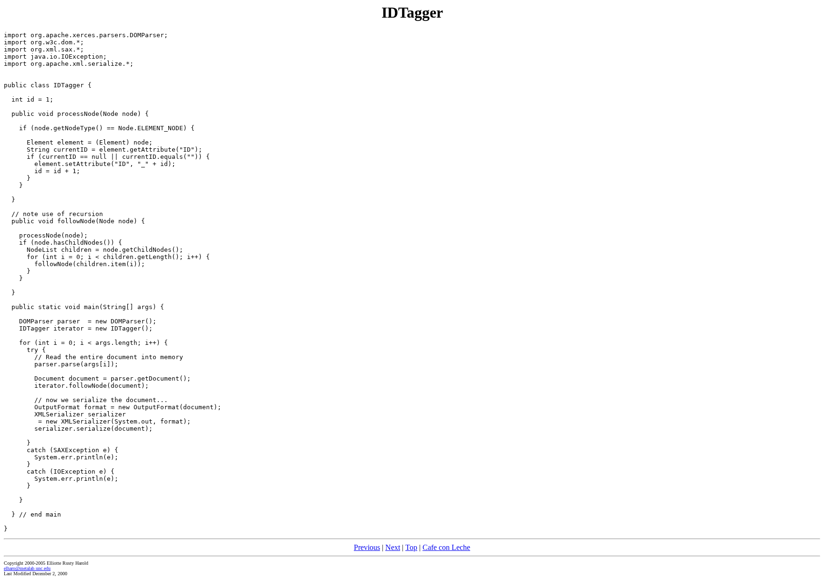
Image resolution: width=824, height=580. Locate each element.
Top (411, 547)
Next (392, 547)
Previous (367, 547)
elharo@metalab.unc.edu (27, 568)
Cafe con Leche (446, 547)
